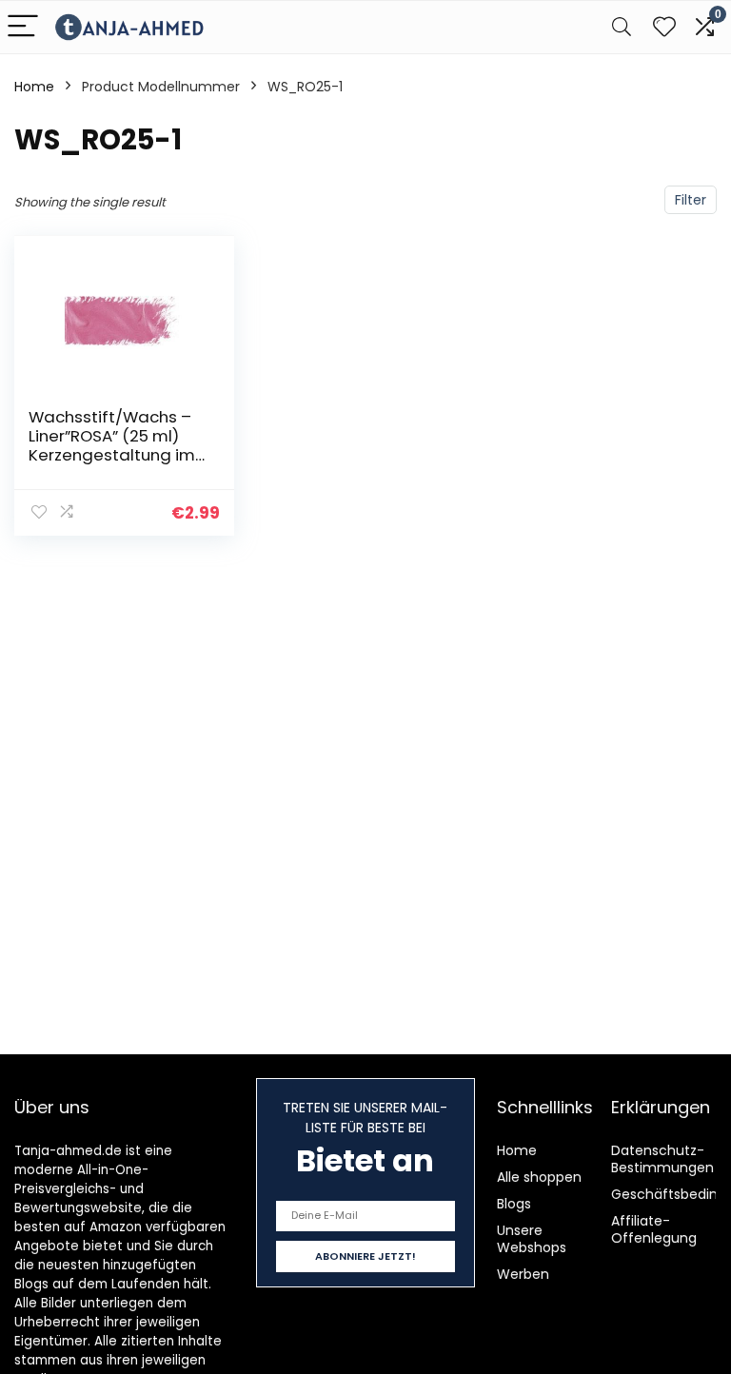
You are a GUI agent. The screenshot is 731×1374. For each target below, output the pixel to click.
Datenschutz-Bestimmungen (662, 1159)
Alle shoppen (539, 1177)
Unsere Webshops (531, 1239)
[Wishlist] (664, 27)
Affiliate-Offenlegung (654, 1229)
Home (34, 86)
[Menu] (23, 27)
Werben (523, 1274)
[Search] (621, 27)
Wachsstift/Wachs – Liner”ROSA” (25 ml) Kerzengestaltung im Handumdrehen (112, 445)
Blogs (514, 1203)
